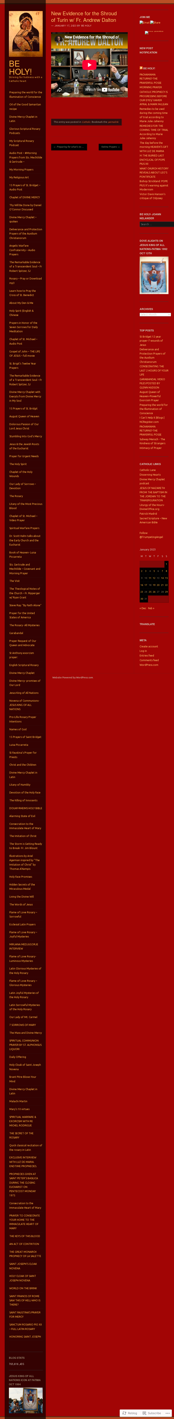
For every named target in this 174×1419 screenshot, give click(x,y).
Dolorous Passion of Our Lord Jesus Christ (24, 426)
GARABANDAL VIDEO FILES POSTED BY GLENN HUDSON (152, 383)
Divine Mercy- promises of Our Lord (25, 682)
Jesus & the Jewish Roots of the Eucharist (24, 446)
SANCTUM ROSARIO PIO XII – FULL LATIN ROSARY (25, 1326)
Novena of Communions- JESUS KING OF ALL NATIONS (24, 705)
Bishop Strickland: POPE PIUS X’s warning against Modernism (154, 185)
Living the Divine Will (21, 896)
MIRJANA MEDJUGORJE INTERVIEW (23, 946)
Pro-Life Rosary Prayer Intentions (22, 719)
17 (146, 585)
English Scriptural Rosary (24, 665)
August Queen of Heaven (24, 416)
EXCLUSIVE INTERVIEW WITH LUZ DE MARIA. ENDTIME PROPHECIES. (23, 1162)
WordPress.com (149, 664)
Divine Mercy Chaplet (22, 673)
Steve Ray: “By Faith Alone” (25, 605)
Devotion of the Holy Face (25, 792)
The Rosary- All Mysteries (24, 625)
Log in (143, 650)
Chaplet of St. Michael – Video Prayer (23, 518)
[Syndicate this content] (141, 68)
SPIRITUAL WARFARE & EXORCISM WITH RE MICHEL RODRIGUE (22, 1121)
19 (154, 585)
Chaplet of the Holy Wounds (20, 474)
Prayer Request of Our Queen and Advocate (22, 643)
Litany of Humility (19, 784)
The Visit (14, 581)
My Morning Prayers (21, 169)
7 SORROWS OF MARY (22, 1025)
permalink (113, 122)
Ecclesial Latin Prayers (22, 924)
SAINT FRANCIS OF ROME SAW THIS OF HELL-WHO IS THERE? (24, 1300)
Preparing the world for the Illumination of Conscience (25, 94)
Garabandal (16, 633)
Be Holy (86, 25)
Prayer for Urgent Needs (24, 456)
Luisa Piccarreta (18, 744)
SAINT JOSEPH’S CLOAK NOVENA (23, 1266)
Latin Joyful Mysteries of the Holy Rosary (24, 995)
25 (150, 592)
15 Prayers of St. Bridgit (23, 408)
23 (141, 592)
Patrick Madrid (148, 513)
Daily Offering (17, 1057)
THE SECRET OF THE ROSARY (21, 1135)
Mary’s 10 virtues (19, 1109)
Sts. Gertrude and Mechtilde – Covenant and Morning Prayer (24, 569)
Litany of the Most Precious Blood (25, 506)
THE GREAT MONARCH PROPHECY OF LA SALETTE (25, 1253)
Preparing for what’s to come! (70, 146)
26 (154, 592)
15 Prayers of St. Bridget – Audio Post (24, 187)
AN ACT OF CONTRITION (24, 1244)
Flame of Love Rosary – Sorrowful (23, 914)
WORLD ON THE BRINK (23, 1288)
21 (162, 585)
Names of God (18, 729)
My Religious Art (19, 177)
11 (150, 578)
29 (166, 592)
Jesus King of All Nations (23, 692)
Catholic (86, 122)
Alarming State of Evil (22, 816)
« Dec (143, 608)
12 (154, 578)
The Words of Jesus (21, 904)
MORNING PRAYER (151, 87)
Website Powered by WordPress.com (72, 677)
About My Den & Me (21, 303)
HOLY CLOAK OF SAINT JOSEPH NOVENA (22, 1278)
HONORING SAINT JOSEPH (25, 1336)
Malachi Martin (18, 1101)
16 (141, 585)
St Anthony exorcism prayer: (21, 655)
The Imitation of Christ (22, 836)
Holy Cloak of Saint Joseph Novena (25, 1066)
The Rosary (16, 496)
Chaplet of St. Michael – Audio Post (23, 341)
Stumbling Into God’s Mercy (25, 436)
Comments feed (149, 660)
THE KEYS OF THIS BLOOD (24, 1236)
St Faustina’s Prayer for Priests (23, 754)
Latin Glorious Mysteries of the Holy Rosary (25, 970)
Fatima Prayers (110, 146)
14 (162, 578)
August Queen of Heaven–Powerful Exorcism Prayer (150, 396)
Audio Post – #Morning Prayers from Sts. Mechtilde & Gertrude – (25, 157)
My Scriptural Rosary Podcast (21, 143)
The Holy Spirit (18, 464)
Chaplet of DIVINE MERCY (24, 197)
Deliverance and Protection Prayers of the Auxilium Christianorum (25, 233)
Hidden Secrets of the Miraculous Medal (22, 886)
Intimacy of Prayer (151, 448)
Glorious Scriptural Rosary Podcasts (24, 130)
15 (166, 578)
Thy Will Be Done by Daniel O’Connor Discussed (25, 207)
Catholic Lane (148, 470)
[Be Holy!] (26, 58)
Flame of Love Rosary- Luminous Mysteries (22, 958)
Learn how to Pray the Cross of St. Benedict (22, 292)
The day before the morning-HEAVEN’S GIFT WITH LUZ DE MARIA (154, 146)
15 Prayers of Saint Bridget (25, 737)
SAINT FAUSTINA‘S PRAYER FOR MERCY (25, 1314)
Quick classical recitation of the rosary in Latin (25, 1147)
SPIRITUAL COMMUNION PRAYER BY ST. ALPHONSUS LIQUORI (25, 1045)
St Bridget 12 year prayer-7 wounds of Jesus (151, 340)
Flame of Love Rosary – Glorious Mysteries (23, 982)
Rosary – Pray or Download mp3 (25, 280)
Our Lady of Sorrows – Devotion (22, 486)
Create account (149, 646)
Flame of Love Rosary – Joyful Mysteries (23, 934)
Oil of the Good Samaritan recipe (25, 106)
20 (158, 585)
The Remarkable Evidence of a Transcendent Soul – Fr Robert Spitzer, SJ (25, 266)
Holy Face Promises (20, 876)
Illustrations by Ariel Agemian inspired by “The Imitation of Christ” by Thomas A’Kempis (24, 862)
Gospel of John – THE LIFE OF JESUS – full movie (24, 353)
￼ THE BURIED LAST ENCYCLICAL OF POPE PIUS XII (152, 159)
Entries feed (147, 655)
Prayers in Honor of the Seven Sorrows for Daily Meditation (23, 327)
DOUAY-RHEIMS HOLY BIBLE (25, 808)
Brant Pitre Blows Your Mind (22, 1078)
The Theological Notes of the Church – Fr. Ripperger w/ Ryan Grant (24, 593)
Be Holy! (20, 67)
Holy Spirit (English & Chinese (21, 312)
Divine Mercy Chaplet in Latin (23, 118)
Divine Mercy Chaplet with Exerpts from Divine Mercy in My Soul (25, 396)
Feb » (151, 608)
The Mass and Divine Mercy (25, 1032)
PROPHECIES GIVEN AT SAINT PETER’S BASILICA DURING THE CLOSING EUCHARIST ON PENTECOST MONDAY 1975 (23, 1185)
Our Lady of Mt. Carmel (23, 1017)
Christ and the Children (22, 764)
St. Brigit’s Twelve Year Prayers (22, 365)
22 (166, 585)
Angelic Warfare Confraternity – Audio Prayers (22, 250)
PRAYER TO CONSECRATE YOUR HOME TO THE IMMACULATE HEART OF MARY (24, 1222)
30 (141, 599)
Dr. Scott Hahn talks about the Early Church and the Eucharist (25, 540)
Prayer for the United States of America (22, 615)
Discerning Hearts (150, 474)
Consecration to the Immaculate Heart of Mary (25, 826)
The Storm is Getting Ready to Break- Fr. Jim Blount (25, 845)
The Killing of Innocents (23, 800)
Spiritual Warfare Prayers (24, 528)
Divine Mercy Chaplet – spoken (22, 219)
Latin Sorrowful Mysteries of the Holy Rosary (24, 1007)
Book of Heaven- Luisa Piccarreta (22, 554)
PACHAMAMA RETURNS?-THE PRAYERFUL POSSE (150, 78)
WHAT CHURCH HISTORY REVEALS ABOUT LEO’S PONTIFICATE (154, 172)
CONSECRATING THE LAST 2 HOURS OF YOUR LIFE (154, 370)
